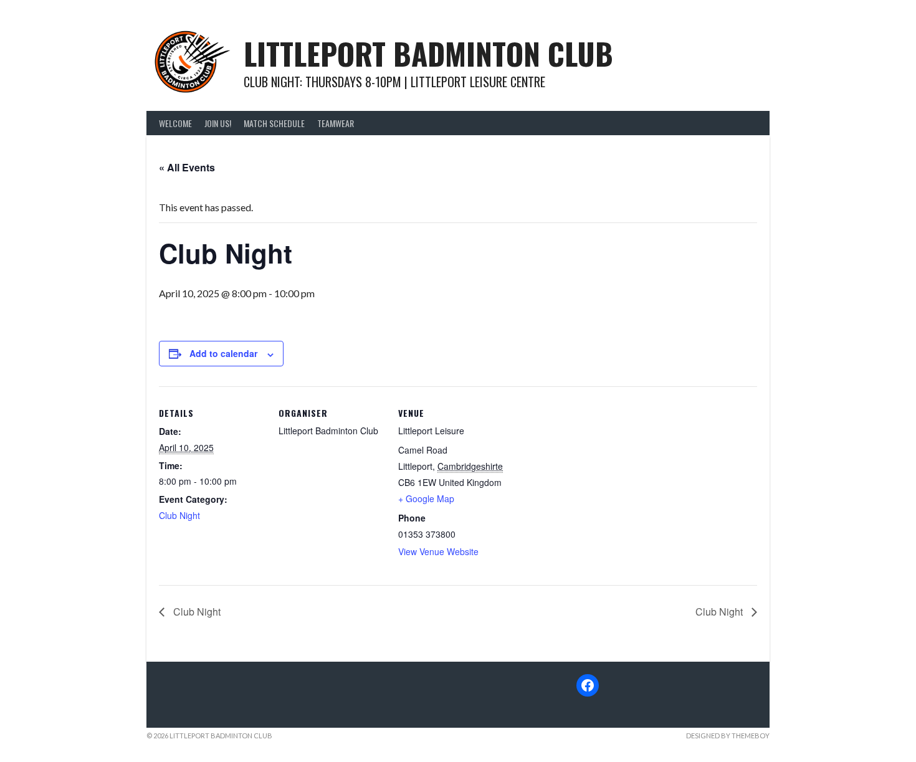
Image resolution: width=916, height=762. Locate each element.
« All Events (187, 167)
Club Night (179, 515)
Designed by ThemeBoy (728, 735)
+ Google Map (426, 498)
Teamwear (335, 123)
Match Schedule (274, 123)
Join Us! (217, 123)
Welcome (175, 123)
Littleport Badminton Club (428, 53)
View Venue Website (438, 551)
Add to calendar (223, 353)
